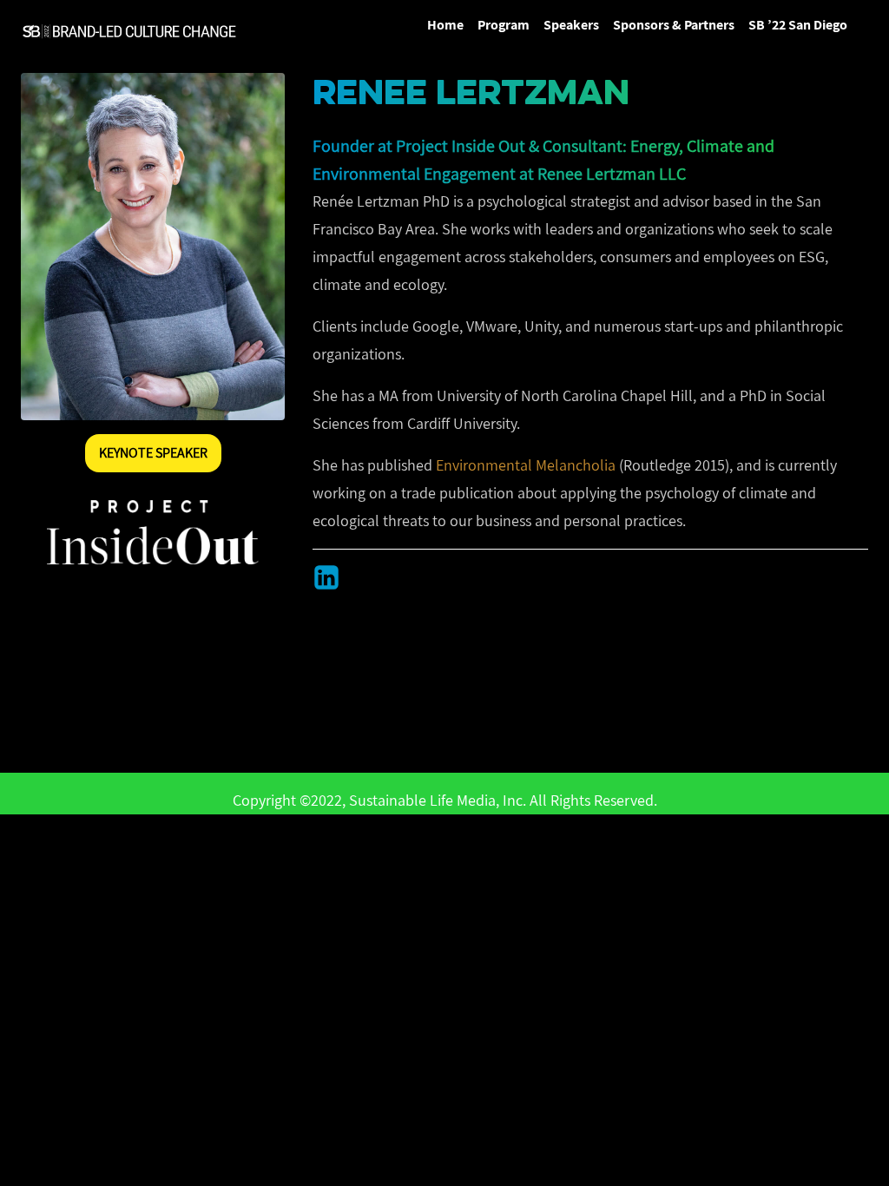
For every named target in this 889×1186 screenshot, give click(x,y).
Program (503, 25)
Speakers (571, 25)
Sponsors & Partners (673, 25)
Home (445, 25)
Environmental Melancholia (526, 465)
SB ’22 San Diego (797, 25)
